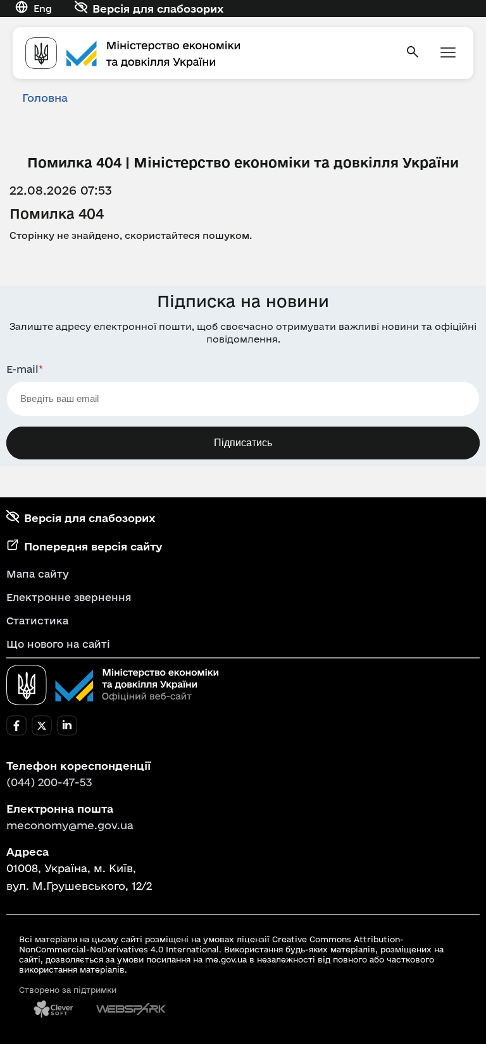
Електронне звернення (69, 597)
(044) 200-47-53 (49, 782)
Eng (43, 8)
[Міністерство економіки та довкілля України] (112, 685)
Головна (45, 98)
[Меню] (448, 53)
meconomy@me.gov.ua (70, 825)
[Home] (207, 53)
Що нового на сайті (58, 644)
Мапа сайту (37, 574)
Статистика (37, 620)
